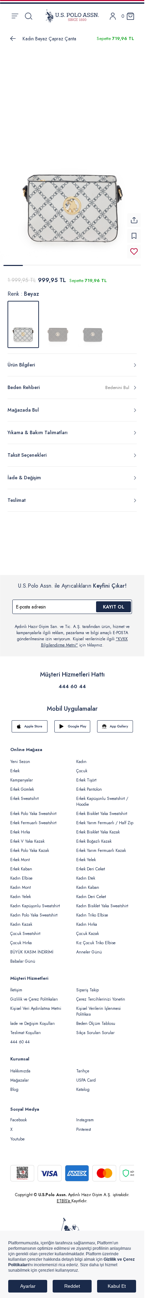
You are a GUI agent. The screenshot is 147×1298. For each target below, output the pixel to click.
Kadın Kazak (21, 920)
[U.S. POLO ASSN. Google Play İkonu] (72, 722)
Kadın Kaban (87, 883)
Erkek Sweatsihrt (24, 794)
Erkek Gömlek (22, 785)
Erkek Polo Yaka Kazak (29, 846)
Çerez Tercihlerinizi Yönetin (100, 995)
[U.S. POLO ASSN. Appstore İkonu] (30, 722)
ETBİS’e (64, 1197)
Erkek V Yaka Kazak (27, 837)
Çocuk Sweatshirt (25, 929)
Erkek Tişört (86, 776)
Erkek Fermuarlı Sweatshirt (33, 819)
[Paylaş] (134, 216)
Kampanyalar (21, 776)
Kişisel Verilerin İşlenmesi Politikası (98, 1007)
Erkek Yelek (86, 856)
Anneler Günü (89, 948)
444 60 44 (72, 682)
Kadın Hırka (86, 920)
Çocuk (81, 767)
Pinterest (83, 1125)
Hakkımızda (20, 1067)
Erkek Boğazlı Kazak (93, 837)
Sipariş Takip (87, 986)
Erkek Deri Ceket (90, 865)
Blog (14, 1085)
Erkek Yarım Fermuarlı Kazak (101, 846)
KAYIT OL (113, 602)
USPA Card (86, 1076)
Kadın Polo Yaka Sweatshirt (33, 911)
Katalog (83, 1085)
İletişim (16, 986)
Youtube (17, 1135)
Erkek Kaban (21, 865)
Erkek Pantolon (89, 785)
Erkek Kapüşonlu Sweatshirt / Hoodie (102, 797)
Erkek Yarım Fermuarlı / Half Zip (104, 819)
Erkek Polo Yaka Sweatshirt (33, 809)
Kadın (81, 757)
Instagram (85, 1116)
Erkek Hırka (20, 828)
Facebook (18, 1116)
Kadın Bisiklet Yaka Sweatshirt (102, 902)
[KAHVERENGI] (58, 320)
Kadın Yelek (20, 892)
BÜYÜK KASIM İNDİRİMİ (31, 948)
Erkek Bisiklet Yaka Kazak (98, 828)
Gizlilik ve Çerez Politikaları (34, 995)
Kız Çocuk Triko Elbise (96, 939)
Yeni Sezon (20, 757)
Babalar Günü (22, 957)
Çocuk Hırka (21, 939)
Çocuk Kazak (87, 929)
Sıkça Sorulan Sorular (95, 1029)
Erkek (14, 767)
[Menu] (14, 16)
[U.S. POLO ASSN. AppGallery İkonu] (115, 722)
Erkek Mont (20, 856)
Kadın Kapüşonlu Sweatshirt (35, 902)
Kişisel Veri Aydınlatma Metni (35, 1004)
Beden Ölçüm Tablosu (95, 1019)
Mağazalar (19, 1076)
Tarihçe (82, 1067)
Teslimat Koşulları (25, 1029)
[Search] (28, 16)
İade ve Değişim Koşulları (32, 1019)
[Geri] (13, 39)
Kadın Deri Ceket (91, 892)
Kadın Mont (20, 883)
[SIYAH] (93, 320)
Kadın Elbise (21, 874)
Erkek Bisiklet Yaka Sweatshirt (101, 809)
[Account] (113, 16)
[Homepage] (72, 16)
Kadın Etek (85, 874)
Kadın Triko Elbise (92, 911)
